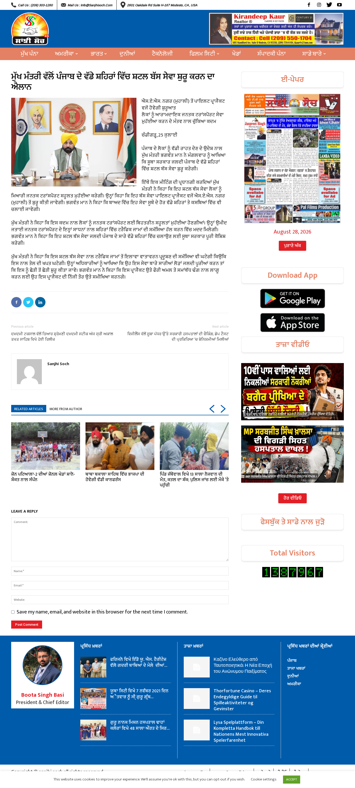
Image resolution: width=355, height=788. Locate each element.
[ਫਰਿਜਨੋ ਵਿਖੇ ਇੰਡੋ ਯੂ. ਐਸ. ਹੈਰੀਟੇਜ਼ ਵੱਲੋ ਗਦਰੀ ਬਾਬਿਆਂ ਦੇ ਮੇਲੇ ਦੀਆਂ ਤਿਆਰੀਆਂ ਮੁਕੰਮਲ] (93, 667)
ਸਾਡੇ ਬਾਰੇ (312, 54)
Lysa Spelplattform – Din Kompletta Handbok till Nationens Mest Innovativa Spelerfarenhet (241, 731)
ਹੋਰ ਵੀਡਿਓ (292, 498)
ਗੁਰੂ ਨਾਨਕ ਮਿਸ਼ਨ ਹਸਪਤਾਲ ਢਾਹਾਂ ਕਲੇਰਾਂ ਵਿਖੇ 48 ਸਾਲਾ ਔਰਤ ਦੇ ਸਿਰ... (140, 725)
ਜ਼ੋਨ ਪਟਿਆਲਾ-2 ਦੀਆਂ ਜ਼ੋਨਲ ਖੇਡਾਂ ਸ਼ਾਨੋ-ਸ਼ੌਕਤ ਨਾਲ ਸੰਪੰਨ (43, 477)
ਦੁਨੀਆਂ (127, 54)
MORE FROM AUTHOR (65, 409)
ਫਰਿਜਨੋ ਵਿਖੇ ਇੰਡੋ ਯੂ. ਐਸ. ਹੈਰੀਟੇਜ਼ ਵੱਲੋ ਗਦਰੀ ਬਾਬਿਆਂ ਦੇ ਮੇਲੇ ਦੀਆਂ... (138, 662)
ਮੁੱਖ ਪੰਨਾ (29, 54)
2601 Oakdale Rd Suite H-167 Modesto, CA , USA (162, 5)
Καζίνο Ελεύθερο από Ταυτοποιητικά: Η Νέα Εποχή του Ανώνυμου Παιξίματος (243, 665)
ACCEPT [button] (291, 779)
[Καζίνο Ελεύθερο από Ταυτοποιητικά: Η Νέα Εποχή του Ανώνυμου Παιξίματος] (197, 667)
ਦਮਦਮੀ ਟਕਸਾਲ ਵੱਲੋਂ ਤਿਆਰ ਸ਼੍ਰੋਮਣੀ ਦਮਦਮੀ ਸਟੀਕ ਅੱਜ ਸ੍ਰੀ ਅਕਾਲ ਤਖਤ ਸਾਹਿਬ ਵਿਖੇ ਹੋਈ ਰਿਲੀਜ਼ (62, 337)
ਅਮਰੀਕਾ (64, 54)
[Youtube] (339, 5)
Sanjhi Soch (58, 363)
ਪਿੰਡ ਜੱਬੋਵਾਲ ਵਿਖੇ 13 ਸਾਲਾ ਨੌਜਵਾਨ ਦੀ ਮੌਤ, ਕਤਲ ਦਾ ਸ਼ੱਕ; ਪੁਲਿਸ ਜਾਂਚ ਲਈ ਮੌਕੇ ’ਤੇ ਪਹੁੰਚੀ (194, 479)
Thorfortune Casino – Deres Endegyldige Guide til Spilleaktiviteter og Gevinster (242, 700)
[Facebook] (308, 5)
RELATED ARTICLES (28, 409)
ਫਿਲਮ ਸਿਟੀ (202, 54)
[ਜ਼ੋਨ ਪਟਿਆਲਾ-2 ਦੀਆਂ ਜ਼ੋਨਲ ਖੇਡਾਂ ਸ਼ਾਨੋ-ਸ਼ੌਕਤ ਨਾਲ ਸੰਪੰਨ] (45, 446)
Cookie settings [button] (264, 779)
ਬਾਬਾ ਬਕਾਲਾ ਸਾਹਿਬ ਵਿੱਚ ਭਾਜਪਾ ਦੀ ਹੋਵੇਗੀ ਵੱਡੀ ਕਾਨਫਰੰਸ (115, 477)
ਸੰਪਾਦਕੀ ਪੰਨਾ (272, 54)
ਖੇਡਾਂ (236, 54)
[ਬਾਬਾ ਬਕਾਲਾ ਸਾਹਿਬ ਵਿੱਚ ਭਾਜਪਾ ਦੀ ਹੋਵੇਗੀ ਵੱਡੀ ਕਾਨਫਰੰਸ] (120, 446)
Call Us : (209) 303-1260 (35, 5)
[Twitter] (329, 5)
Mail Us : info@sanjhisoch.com (90, 5)
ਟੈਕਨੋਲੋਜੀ (162, 54)
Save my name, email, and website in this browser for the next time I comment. (102, 612)
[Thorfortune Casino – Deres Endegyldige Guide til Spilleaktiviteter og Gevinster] (197, 698)
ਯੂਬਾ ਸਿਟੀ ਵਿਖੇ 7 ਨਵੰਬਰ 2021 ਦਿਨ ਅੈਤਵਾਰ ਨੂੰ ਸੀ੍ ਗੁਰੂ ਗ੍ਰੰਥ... (139, 694)
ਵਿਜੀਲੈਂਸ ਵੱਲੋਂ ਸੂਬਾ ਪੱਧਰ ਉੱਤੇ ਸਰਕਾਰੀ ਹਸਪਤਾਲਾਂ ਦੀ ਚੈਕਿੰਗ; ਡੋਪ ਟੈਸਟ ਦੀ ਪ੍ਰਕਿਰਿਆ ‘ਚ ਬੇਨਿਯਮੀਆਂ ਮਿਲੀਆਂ (178, 337)
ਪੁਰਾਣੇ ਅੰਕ (292, 246)
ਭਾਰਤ (97, 54)
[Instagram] (319, 5)
